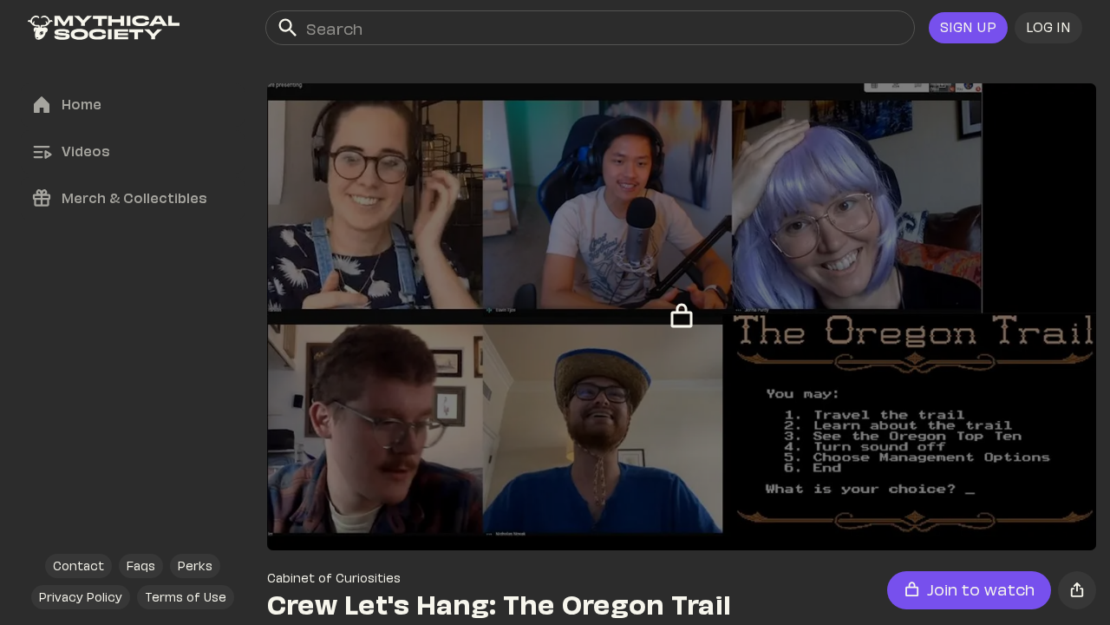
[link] (104, 28)
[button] (1048, 27)
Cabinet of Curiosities (334, 577)
